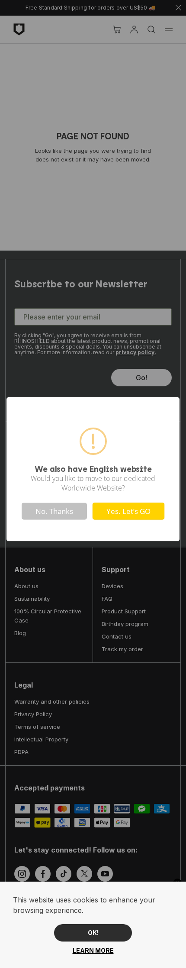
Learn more (93, 950)
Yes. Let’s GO (128, 511)
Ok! (93, 932)
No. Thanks (54, 511)
